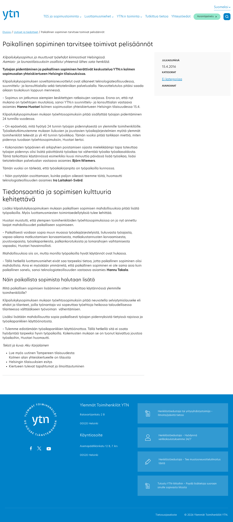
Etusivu (7, 32)
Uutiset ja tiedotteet (26, 32)
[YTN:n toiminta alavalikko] (141, 17)
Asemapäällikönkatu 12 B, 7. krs (99, 446)
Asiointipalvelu (205, 16)
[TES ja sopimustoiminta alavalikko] (80, 17)
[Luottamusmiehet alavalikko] (113, 17)
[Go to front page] (40, 435)
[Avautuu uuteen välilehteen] (31, 449)
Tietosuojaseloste (166, 515)
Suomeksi (221, 7)
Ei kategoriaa (172, 79)
